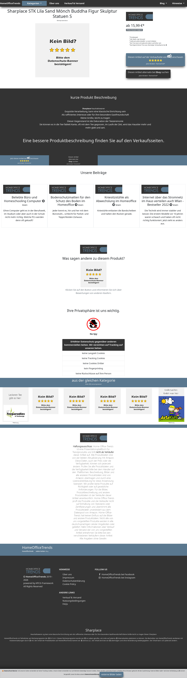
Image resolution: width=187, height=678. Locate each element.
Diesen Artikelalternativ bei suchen (73, 160)
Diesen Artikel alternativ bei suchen (148, 74)
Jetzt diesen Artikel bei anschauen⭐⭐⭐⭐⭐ (24, 160)
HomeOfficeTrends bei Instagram (118, 577)
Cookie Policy (69, 584)
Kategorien (33, 3)
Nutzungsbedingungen (74, 600)
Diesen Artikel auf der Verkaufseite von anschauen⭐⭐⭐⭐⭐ (155, 60)
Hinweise (177, 3)
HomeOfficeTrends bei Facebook (117, 574)
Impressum (68, 577)
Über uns (54, 3)
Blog (162, 3)
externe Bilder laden (111, 674)
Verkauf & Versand (74, 3)
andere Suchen (40, 551)
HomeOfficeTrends (10, 3)
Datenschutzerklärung (74, 580)
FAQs (65, 604)
